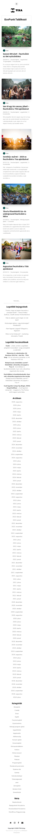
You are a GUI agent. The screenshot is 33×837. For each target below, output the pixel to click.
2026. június (17, 408)
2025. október (16, 422)
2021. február (16, 596)
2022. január (17, 559)
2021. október (16, 569)
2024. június (17, 464)
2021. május (17, 586)
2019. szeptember (17, 651)
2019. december (17, 641)
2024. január (17, 481)
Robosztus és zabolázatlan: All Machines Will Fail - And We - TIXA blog (16, 355)
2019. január (17, 678)
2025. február (16, 438)
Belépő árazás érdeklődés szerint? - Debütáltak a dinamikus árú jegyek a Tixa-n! (17, 365)
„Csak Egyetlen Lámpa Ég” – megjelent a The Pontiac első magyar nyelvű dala (17, 390)
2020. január (17, 638)
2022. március (16, 553)
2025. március (16, 435)
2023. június (17, 504)
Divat (17, 714)
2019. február (16, 674)
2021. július (17, 579)
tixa (7, 51)
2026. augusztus (17, 402)
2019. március (16, 671)
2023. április (17, 510)
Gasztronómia (16, 723)
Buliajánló (17, 707)
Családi (17, 710)
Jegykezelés (17, 733)
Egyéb (17, 717)
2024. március (16, 474)
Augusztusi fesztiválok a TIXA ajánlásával (16, 267)
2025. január (17, 441)
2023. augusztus (17, 497)
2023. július (17, 500)
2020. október (16, 609)
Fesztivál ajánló (15, 60)
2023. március (16, 513)
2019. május (17, 664)
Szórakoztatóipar (17, 776)
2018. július (17, 697)
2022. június (17, 543)
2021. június (17, 582)
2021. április (17, 589)
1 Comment (10, 221)
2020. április (17, 628)
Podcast (16, 759)
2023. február (16, 517)
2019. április (17, 668)
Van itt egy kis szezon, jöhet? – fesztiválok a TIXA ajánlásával (16, 107)
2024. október (16, 451)
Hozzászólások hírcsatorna (17, 809)
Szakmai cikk (17, 769)
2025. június (17, 428)
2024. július (17, 461)
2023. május (17, 507)
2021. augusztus (17, 576)
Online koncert (17, 753)
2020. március (16, 632)
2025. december (17, 418)
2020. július (17, 618)
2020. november (17, 605)
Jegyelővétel (23, 60)
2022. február (16, 556)
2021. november (17, 566)
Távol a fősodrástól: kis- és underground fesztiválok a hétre (14, 214)
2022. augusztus (17, 536)
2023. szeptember (17, 494)
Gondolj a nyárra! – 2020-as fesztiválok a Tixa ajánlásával (16, 158)
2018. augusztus (17, 694)
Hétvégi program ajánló (17, 727)
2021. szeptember (17, 573)
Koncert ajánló (16, 740)
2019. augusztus (17, 655)
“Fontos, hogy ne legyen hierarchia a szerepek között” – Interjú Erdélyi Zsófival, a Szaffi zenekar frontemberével (17, 313)
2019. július (17, 658)
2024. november (17, 448)
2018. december (17, 681)
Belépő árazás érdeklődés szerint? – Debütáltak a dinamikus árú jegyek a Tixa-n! (17, 381)
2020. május (17, 625)
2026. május (17, 412)
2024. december (17, 445)
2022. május (17, 546)
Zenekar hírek (17, 789)
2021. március (16, 592)
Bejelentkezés (16, 802)
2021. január (17, 599)
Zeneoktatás (17, 792)
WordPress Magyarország (17, 812)
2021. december (17, 563)
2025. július (17, 425)
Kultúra (17, 750)
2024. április (17, 471)
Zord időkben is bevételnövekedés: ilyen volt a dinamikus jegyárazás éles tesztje (17, 369)
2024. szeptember (17, 454)
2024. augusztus (17, 458)
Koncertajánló (17, 743)
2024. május (17, 468)
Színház (17, 773)
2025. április (17, 431)
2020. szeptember (17, 612)
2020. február (16, 635)
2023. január (17, 520)
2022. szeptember (17, 533)
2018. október (16, 687)
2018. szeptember (17, 691)
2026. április (17, 415)
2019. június (17, 661)
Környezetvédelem (17, 746)
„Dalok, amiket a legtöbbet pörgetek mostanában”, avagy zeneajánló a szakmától (17, 348)
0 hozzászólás (16, 61)
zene (16, 782)
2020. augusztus (17, 615)
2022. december (17, 523)
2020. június (17, 622)
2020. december (17, 602)
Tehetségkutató (17, 779)
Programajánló (7, 61)
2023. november (17, 487)
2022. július (17, 540)
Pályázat (17, 756)
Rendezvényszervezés (17, 766)
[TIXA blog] (16, 15)
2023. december (17, 484)
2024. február (16, 477)
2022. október (16, 530)
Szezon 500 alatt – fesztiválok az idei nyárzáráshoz (16, 55)
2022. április (17, 550)
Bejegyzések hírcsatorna (17, 805)
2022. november (17, 527)
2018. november (17, 684)
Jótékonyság (17, 737)
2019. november (17, 645)
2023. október (16, 491)
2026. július (17, 405)
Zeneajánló (16, 786)
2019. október (16, 648)
